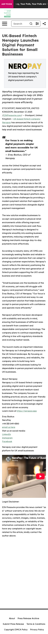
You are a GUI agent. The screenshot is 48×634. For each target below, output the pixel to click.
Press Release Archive (28, 618)
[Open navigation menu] (4, 23)
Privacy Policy (37, 629)
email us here (8, 427)
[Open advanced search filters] (37, 24)
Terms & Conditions (35, 624)
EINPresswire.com (12, 115)
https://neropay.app (27, 411)
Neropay (6, 122)
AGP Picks (7, 4)
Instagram (7, 438)
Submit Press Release (13, 624)
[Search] (31, 24)
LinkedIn (6, 434)
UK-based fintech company (26, 119)
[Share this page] (44, 23)
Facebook (7, 441)
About (12, 618)
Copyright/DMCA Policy (16, 629)
